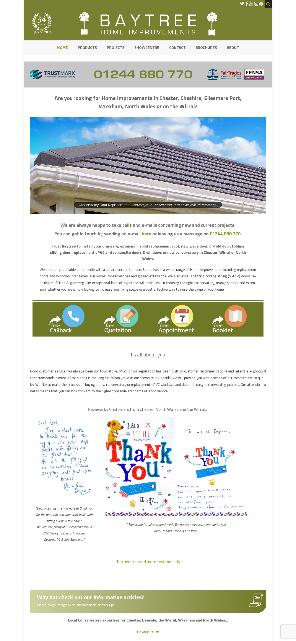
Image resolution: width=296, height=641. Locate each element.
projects (115, 47)
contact (177, 47)
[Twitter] (242, 3)
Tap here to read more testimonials (148, 561)
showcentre (146, 47)
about (233, 47)
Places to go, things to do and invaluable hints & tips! (76, 604)
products (87, 47)
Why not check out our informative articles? (90, 597)
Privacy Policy (148, 631)
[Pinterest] (261, 3)
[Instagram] (256, 3)
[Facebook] (247, 3)
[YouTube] (251, 3)
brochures (206, 47)
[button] (156, 165)
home (62, 47)
